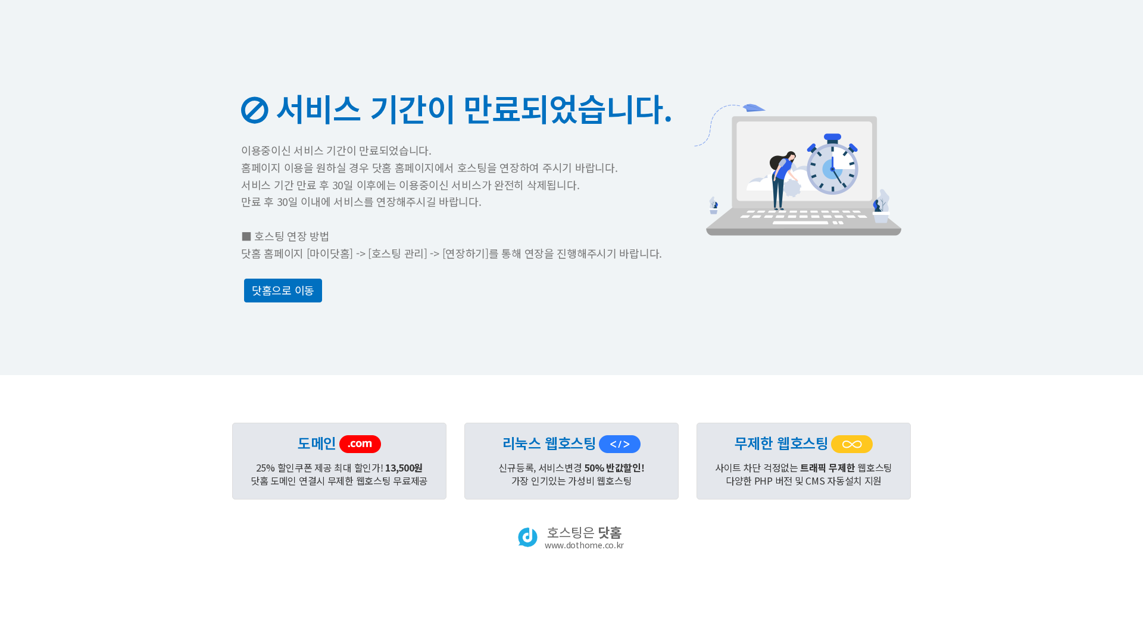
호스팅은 (584, 537)
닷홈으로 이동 (283, 290)
